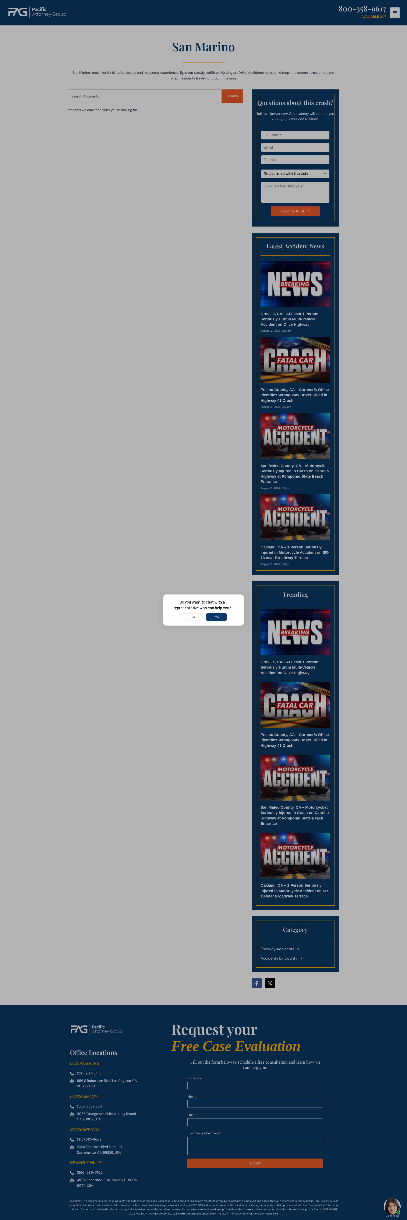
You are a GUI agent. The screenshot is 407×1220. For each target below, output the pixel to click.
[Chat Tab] (203, 610)
